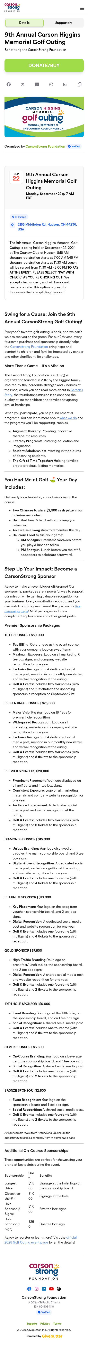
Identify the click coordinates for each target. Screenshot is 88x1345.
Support (32, 1323)
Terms (57, 1323)
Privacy (45, 1323)
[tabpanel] (44, 639)
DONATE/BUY (44, 65)
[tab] (25, 23)
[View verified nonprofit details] (74, 146)
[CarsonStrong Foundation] (12, 7)
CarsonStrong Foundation (45, 146)
